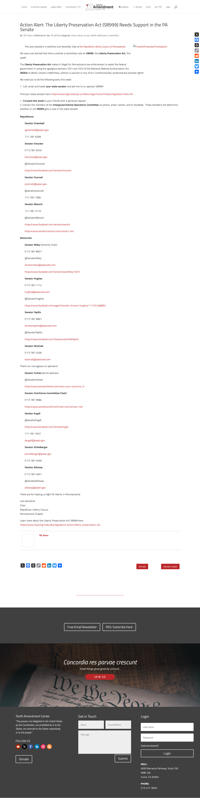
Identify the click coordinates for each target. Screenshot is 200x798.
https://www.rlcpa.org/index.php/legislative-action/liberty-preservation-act (60, 525)
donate (142, 566)
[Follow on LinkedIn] (36, 746)
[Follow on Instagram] (43, 746)
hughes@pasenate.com (37, 292)
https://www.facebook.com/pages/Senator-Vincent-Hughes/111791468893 (65, 305)
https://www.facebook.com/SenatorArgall (46, 427)
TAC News (28, 35)
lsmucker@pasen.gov (36, 157)
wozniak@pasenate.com (37, 359)
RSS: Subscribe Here (119, 627)
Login (167, 753)
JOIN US (100, 677)
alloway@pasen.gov (35, 487)
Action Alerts (77, 35)
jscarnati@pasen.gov (36, 184)
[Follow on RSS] (49, 746)
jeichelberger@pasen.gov (38, 454)
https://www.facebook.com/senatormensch (47, 224)
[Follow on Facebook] (30, 746)
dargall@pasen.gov (35, 440)
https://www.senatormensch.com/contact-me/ (49, 231)
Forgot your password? (150, 745)
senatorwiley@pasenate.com (40, 265)
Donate (24, 759)
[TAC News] (28, 544)
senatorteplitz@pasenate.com (41, 325)
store (148, 7)
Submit (123, 758)
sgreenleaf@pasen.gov (37, 130)
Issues (87, 35)
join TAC (158, 7)
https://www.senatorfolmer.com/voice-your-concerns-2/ (55, 386)
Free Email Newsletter (82, 627)
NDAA (93, 35)
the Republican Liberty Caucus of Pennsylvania (102, 46)
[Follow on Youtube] (18, 746)
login (168, 7)
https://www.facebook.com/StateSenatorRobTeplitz (52, 339)
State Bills (113, 35)
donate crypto (170, 566)
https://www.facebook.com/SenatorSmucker (48, 170)
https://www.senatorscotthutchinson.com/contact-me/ (54, 407)
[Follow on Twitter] (24, 746)
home (24, 7)
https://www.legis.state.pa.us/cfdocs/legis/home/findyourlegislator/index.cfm (92, 94)
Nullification (102, 35)
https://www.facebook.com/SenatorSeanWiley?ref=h (52, 272)
